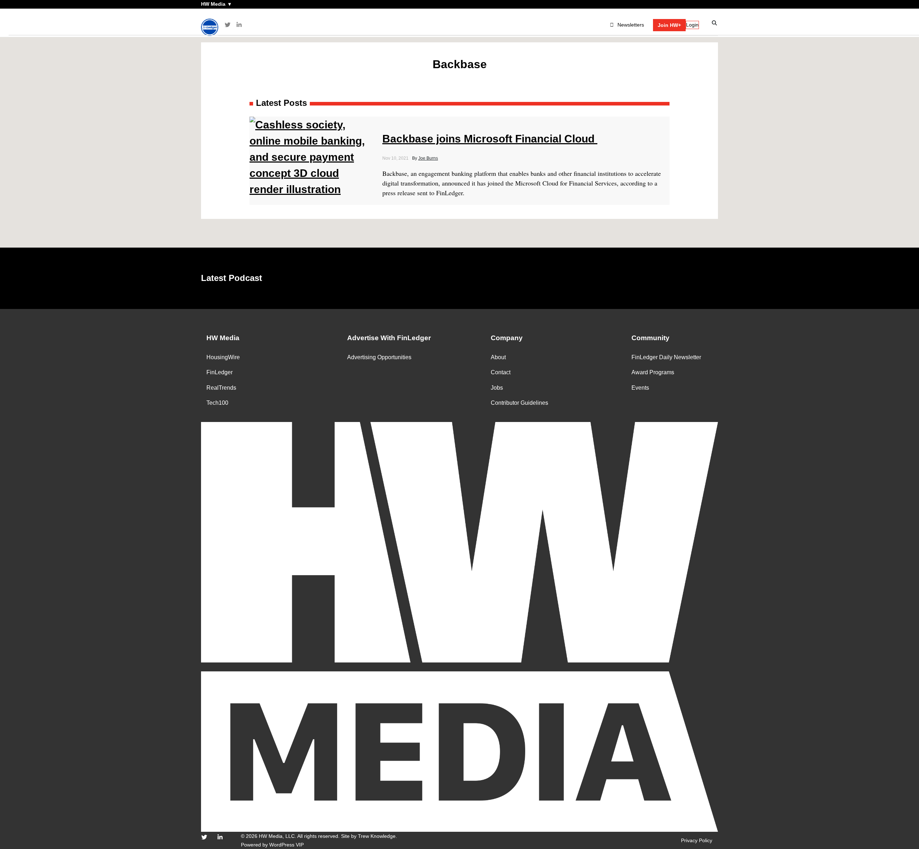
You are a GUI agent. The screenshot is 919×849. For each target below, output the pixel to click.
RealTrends (221, 388)
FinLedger (219, 372)
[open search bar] (715, 23)
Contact (500, 372)
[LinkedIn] (239, 25)
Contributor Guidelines (519, 403)
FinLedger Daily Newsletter (666, 357)
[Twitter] (228, 25)
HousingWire (223, 357)
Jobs (497, 388)
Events (640, 388)
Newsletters (630, 25)
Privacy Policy (696, 840)
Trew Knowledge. (377, 836)
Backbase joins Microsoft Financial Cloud (489, 139)
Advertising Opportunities (379, 357)
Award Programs (652, 372)
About (498, 357)
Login (692, 25)
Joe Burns (428, 158)
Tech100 (217, 403)
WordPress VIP (286, 845)
